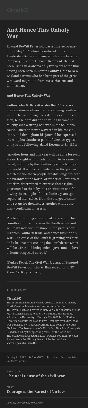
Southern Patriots (17, 361)
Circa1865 (18, 10)
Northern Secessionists (63, 357)
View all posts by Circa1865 (23, 343)
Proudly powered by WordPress (25, 402)
